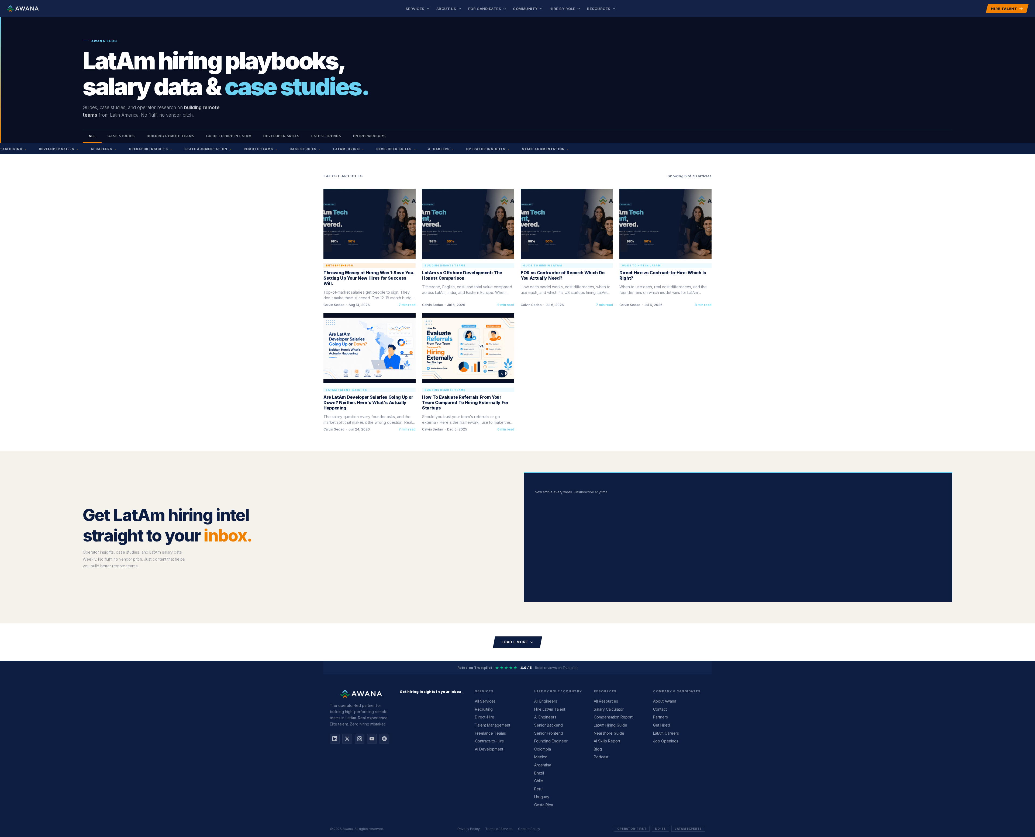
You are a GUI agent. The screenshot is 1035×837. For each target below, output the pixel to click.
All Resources (606, 701)
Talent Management (492, 725)
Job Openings (665, 741)
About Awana (664, 701)
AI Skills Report (607, 741)
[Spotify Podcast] (384, 739)
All (92, 136)
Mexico (540, 757)
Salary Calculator (609, 709)
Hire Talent (1004, 8)
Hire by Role (562, 8)
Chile (538, 781)
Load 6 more (515, 642)
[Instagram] (359, 739)
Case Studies (121, 136)
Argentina (542, 765)
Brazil (539, 773)
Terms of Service (499, 829)
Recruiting (484, 709)
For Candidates (484, 8)
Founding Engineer (551, 741)
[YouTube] (372, 739)
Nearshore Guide (609, 733)
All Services (485, 701)
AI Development (489, 749)
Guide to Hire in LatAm (228, 136)
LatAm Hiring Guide (610, 725)
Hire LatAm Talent (549, 709)
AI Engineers (545, 717)
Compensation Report (613, 717)
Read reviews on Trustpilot (556, 668)
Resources (598, 8)
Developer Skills (281, 136)
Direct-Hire (484, 717)
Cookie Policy (529, 829)
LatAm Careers (666, 733)
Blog (598, 749)
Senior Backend (548, 725)
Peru (538, 789)
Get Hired (661, 725)
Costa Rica (543, 805)
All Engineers (545, 701)
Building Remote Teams (170, 136)
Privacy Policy (469, 829)
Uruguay (541, 796)
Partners (660, 717)
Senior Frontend (548, 733)
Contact (660, 709)
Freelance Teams (490, 733)
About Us (446, 8)
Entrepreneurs (369, 136)
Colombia (542, 749)
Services (415, 8)
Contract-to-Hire (489, 741)
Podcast (601, 757)
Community (525, 8)
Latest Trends (326, 136)
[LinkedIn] (335, 739)
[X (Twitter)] (347, 739)
